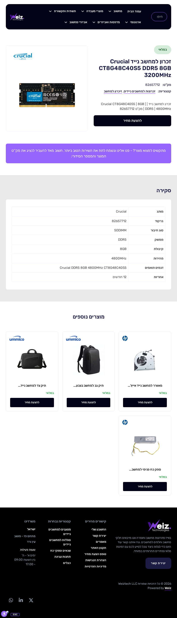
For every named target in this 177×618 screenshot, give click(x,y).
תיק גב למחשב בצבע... (88, 385)
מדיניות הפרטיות (95, 566)
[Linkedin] (21, 600)
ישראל (31, 529)
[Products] (109, 11)
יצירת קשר (158, 563)
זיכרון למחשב (113, 91)
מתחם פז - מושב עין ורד (24, 539)
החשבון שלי (99, 529)
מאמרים (101, 542)
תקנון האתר (98, 548)
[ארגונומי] (126, 22)
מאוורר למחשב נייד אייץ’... (145, 385)
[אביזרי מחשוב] (65, 22)
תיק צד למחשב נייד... (32, 385)
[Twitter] (31, 600)
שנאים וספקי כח (60, 550)
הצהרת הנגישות (95, 560)
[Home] (17, 16)
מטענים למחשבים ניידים (59, 532)
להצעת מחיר (132, 120)
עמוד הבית (134, 11)
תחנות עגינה (62, 557)
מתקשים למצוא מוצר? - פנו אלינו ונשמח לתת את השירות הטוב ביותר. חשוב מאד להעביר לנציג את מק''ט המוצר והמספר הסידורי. (88, 153)
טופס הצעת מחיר (95, 554)
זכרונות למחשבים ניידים (139, 91)
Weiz (168, 588)
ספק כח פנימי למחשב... (145, 469)
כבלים (67, 563)
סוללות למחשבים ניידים (60, 542)
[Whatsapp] (11, 600)
